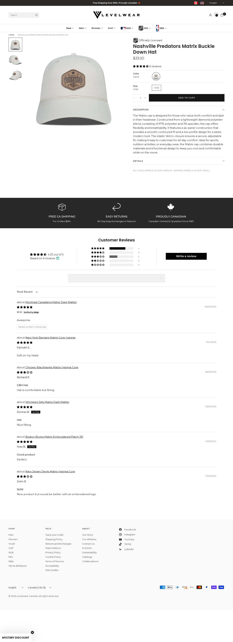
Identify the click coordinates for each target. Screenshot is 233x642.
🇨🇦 (196, 3)
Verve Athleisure (18, 565)
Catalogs (87, 556)
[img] (24, 307)
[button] (141, 66)
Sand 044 (156, 76)
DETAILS (138, 161)
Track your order (54, 534)
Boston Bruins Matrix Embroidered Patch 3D (54, 436)
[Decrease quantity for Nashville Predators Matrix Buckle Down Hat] (135, 97)
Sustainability (89, 552)
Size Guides (51, 570)
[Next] (114, 87)
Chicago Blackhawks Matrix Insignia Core (51, 367)
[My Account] (210, 15)
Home (11, 35)
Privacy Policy (53, 552)
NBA (161, 28)
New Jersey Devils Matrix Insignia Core (50, 471)
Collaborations (90, 561)
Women (95, 28)
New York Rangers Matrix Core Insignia (50, 337)
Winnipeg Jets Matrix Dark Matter (47, 402)
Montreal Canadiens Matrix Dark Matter (51, 302)
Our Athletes (89, 539)
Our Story (87, 534)
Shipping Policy (53, 539)
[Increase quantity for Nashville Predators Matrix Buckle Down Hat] (145, 97)
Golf (110, 28)
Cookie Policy (53, 556)
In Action (87, 548)
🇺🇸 (202, 3)
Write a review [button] (186, 256)
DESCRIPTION (141, 109)
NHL (145, 28)
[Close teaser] (32, 632)
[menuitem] (71, 28)
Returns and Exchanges (58, 543)
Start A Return (53, 548)
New (68, 28)
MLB (128, 28)
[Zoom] (115, 45)
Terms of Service (54, 561)
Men (81, 28)
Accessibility (52, 565)
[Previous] (32, 87)
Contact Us (88, 543)
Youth (12, 543)
